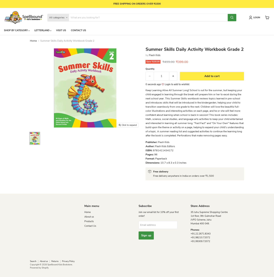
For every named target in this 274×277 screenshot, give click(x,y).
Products (89, 221)
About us (89, 216)
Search (33, 261)
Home (33, 40)
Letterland (42, 30)
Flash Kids (154, 55)
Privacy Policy (68, 261)
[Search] (232, 17)
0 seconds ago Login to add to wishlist (167, 84)
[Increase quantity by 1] (173, 76)
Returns (55, 261)
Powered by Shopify (39, 267)
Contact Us (78, 30)
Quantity (150, 69)
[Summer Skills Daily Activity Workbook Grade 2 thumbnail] (35, 138)
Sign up (146, 235)
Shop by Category (16, 30)
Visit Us (61, 30)
